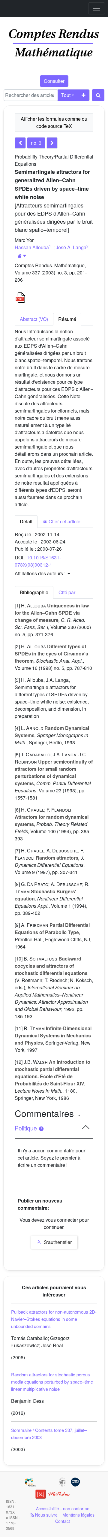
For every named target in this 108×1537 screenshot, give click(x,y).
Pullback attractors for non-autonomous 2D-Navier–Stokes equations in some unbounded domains (54, 1319)
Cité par (66, 592)
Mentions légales (78, 1515)
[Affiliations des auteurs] (22, 255)
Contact (62, 1521)
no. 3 (36, 142)
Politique (26, 1128)
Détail (26, 521)
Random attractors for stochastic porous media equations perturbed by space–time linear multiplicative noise (52, 1381)
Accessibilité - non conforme (62, 1508)
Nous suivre (46, 1515)
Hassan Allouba (32, 247)
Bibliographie (34, 592)
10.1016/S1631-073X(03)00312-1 (38, 561)
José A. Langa (71, 247)
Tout (65, 95)
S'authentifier (57, 1242)
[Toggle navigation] (96, 8)
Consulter (54, 80)
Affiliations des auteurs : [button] (41, 573)
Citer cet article (63, 521)
